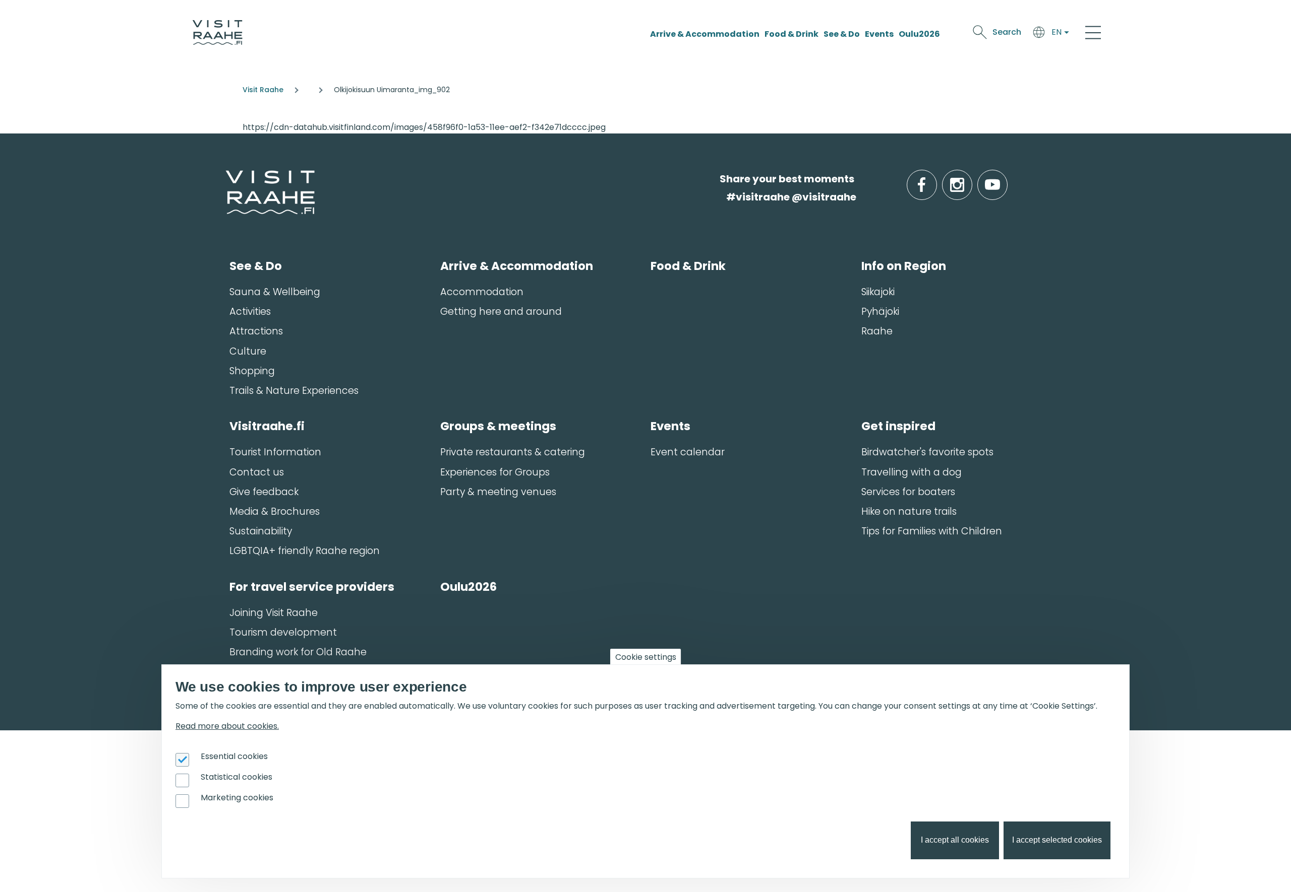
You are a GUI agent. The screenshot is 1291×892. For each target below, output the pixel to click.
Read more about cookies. (227, 726)
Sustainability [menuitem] (260, 531)
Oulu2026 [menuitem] (468, 587)
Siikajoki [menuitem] (878, 292)
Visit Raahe (263, 90)
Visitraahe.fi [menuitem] (267, 426)
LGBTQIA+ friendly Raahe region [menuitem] (304, 551)
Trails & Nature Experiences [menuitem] (294, 390)
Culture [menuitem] (247, 351)
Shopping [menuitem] (252, 371)
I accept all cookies (955, 840)
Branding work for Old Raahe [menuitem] (298, 652)
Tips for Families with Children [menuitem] (931, 531)
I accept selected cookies (1057, 840)
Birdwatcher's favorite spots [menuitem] (927, 452)
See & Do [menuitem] (255, 266)
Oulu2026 (919, 34)
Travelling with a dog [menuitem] (911, 472)
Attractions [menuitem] (256, 331)
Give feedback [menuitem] (264, 492)
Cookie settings (645, 657)
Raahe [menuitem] (877, 331)
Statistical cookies (236, 777)
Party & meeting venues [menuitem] (498, 492)
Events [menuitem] (670, 426)
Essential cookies (234, 756)
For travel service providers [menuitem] (311, 587)
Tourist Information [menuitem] (275, 452)
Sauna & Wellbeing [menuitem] (274, 292)
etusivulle (226, 178)
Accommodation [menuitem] (481, 292)
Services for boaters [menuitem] (908, 492)
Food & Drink (791, 34)
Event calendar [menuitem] (688, 452)
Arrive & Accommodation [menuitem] (516, 266)
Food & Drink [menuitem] (688, 266)
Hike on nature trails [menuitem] (909, 511)
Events (879, 34)
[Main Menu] (1093, 32)
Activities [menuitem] (250, 311)
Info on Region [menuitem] (903, 266)
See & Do (842, 34)
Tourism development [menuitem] (283, 632)
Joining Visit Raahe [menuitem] (273, 613)
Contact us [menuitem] (256, 472)
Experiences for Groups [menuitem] (495, 472)
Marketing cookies (237, 797)
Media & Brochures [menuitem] (274, 511)
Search (1006, 32)
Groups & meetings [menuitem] (498, 426)
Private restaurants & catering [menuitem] (512, 452)
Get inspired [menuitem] (898, 426)
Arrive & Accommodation (704, 34)
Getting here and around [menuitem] (501, 311)
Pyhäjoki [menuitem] (880, 311)
